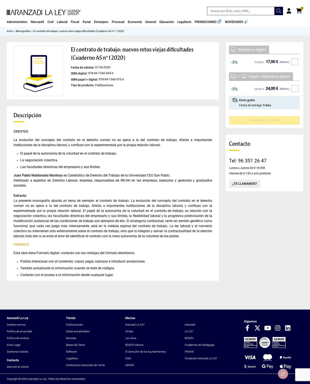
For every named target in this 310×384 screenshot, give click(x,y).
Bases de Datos (75, 344)
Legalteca (72, 358)
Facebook (247, 328)
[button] (208, 22)
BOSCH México (134, 344)
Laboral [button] (62, 22)
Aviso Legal (13, 344)
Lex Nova (130, 338)
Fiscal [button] (75, 22)
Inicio (10, 31)
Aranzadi (190, 324)
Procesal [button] (118, 22)
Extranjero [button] (101, 22)
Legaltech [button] (184, 22)
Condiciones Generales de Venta (85, 365)
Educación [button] (166, 22)
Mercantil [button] (37, 22)
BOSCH (189, 338)
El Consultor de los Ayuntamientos (145, 351)
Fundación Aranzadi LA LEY (201, 358)
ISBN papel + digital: (85, 79)
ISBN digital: (79, 73)
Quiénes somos (16, 324)
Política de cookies (18, 338)
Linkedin (287, 328)
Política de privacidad (19, 331)
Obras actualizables (78, 331)
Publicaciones (74, 324)
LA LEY (189, 331)
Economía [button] (135, 22)
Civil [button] (50, 22)
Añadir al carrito (264, 120)
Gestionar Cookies (17, 351)
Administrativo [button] (17, 22)
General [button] (150, 22)
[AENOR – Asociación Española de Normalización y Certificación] (265, 347)
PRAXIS (189, 351)
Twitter (257, 328)
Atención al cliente (18, 366)
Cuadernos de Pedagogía (199, 344)
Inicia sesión (289, 11)
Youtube (267, 328)
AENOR (129, 365)
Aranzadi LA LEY (135, 324)
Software (71, 351)
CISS (128, 358)
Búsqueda (279, 11)
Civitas (129, 331)
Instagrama (277, 328)
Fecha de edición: (83, 67)
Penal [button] (87, 22)
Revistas (71, 338)
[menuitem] (17, 22)
